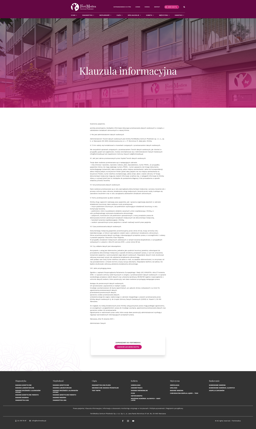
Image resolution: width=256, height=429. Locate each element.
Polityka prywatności (157, 408)
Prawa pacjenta (78, 408)
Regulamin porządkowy (174, 408)
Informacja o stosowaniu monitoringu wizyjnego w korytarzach (125, 408)
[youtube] (133, 421)
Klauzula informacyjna (93, 408)
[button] (184, 7)
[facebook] (123, 421)
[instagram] (128, 421)
